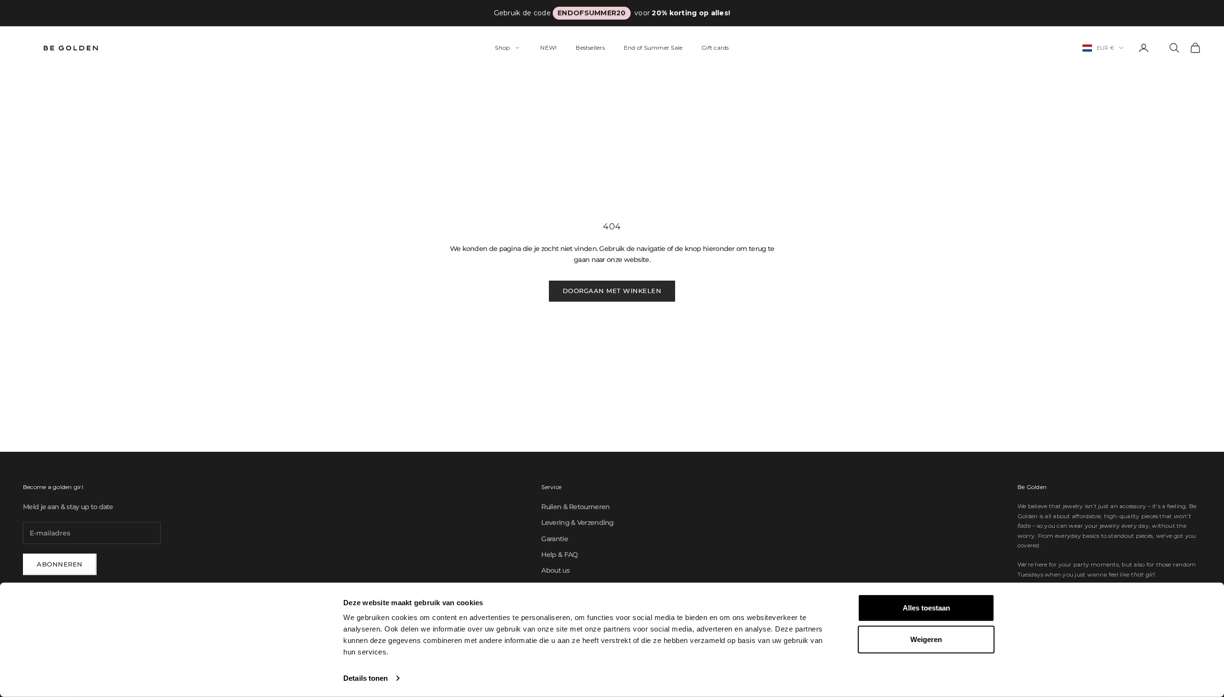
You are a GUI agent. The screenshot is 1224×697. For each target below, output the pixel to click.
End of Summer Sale (653, 47)
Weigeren (926, 639)
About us (555, 570)
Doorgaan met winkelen (612, 290)
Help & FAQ (559, 554)
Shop (502, 47)
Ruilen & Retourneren (575, 506)
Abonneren (60, 564)
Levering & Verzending (577, 522)
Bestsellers (590, 47)
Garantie (554, 538)
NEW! (548, 47)
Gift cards (715, 47)
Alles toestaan (926, 608)
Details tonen (365, 678)
